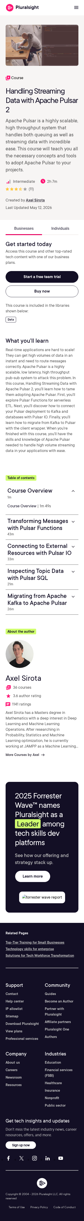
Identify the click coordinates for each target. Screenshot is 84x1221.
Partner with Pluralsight (54, 1011)
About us (13, 1062)
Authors (51, 1037)
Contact (12, 994)
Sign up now (21, 1145)
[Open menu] (76, 8)
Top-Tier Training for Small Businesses (35, 942)
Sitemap (12, 1016)
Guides (50, 994)
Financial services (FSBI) (59, 1072)
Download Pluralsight (22, 1024)
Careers (12, 1070)
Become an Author (59, 1001)
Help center (15, 1001)
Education (53, 1062)
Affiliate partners (58, 1022)
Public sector (55, 1105)
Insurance (52, 1090)
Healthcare (53, 1083)
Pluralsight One (57, 1029)
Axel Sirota (35, 200)
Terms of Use (17, 1207)
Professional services (22, 1039)
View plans (14, 1031)
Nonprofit (52, 1098)
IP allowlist (14, 1009)
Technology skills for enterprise (30, 949)
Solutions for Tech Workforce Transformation (40, 955)
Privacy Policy (39, 1207)
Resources (14, 1085)
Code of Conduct (64, 1207)
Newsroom (14, 1077)
